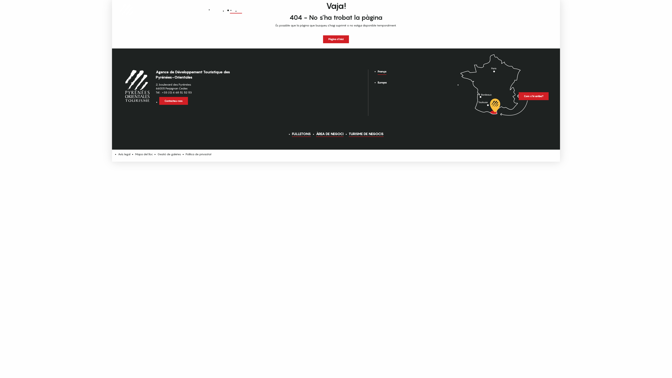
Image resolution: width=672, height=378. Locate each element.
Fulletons (301, 134)
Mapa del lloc (144, 154)
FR (235, 10)
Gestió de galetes (169, 154)
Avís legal (124, 154)
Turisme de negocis (366, 134)
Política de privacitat (199, 154)
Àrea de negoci (330, 134)
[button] (240, 10)
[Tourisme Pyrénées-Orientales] (127, 9)
